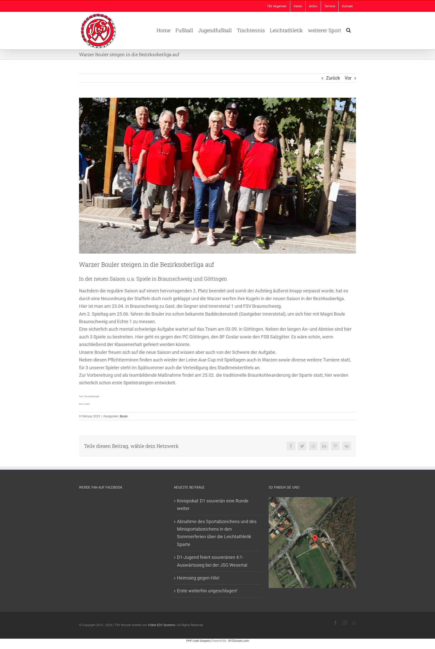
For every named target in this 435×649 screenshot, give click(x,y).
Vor (348, 78)
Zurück (333, 78)
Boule (123, 416)
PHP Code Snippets (198, 640)
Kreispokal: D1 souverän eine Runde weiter (212, 504)
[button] (348, 29)
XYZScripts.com (238, 640)
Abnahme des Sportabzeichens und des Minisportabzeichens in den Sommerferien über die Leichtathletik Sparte (217, 533)
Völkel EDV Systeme (161, 625)
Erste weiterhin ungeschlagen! (207, 590)
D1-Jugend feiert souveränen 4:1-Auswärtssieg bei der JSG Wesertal (212, 561)
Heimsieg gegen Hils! (198, 577)
